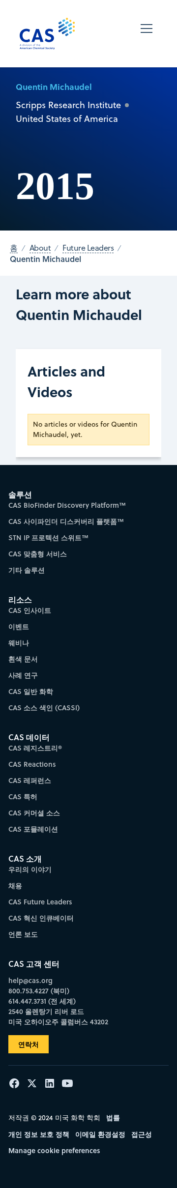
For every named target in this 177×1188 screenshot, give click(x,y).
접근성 (141, 1134)
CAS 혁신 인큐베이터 (41, 918)
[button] (146, 34)
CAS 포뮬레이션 (33, 829)
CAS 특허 (22, 796)
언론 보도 (23, 934)
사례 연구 (23, 675)
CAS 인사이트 (29, 610)
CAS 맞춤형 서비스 (37, 554)
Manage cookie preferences (54, 1150)
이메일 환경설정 (100, 1134)
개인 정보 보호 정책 (38, 1134)
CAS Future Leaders (40, 902)
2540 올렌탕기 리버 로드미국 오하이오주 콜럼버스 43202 (58, 1016)
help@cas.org (30, 980)
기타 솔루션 (26, 570)
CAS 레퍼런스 (29, 780)
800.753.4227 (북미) (38, 990)
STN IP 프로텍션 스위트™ (48, 537)
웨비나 (18, 642)
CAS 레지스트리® (35, 748)
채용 (15, 885)
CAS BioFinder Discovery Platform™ (67, 505)
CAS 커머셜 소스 (34, 813)
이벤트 (18, 626)
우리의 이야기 (30, 869)
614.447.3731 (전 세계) (42, 1001)
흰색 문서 (23, 659)
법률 (113, 1117)
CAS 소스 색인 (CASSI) (44, 707)
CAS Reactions (32, 764)
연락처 (28, 1044)
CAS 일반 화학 (30, 691)
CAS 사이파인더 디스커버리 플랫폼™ (66, 521)
